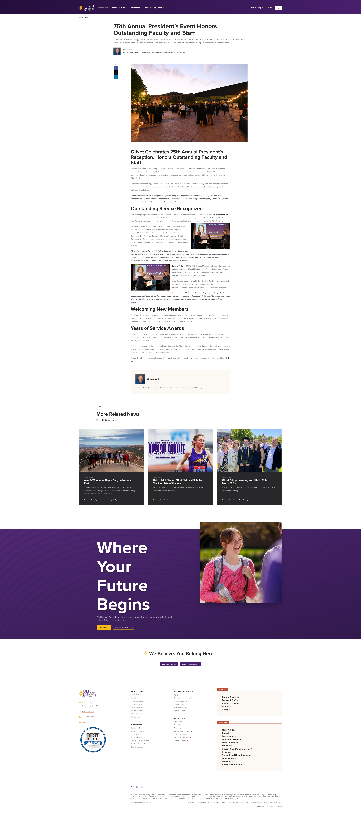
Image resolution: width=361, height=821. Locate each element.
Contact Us (85, 722)
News (86, 17)
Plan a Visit (103, 627)
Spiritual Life (135, 695)
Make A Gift (228, 730)
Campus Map (135, 717)
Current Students (230, 697)
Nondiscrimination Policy (218, 802)
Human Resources (179, 52)
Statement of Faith (180, 734)
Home (81, 17)
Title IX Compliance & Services (259, 802)
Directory (226, 761)
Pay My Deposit (179, 711)
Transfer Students (180, 704)
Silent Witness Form (276, 802)
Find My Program (180, 707)
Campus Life (170, 52)
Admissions (151, 52)
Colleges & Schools (137, 728)
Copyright (191, 802)
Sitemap (279, 806)
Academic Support (137, 744)
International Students (181, 701)
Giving (176, 725)
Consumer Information (181, 737)
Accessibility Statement (202, 802)
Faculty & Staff (229, 700)
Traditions (177, 728)
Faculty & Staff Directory (139, 741)
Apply (176, 695)
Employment (228, 758)
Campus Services (137, 707)
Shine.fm (272, 806)
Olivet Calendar (136, 714)
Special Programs (137, 747)
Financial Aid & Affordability (183, 698)
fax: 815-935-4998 (88, 717)
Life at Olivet (137, 691)
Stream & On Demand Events (236, 749)
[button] (159, 7)
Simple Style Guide (262, 806)
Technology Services (138, 711)
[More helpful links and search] (278, 8)
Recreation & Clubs (137, 701)
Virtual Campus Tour (232, 764)
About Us (178, 718)
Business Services (180, 741)
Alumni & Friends (161, 52)
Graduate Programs (137, 731)
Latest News (228, 736)
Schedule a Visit (168, 664)
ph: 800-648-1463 (88, 711)
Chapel (225, 733)
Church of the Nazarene (182, 731)
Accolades (145, 52)
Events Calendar (230, 742)
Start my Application (123, 627)
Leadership (178, 722)
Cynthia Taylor (178, 266)
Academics (138, 52)
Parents (225, 706)
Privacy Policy (245, 802)
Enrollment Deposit (231, 739)
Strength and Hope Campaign (236, 755)
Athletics (134, 698)
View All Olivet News (106, 420)
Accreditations (136, 737)
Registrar (134, 734)
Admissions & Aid (182, 691)
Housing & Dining (137, 704)
